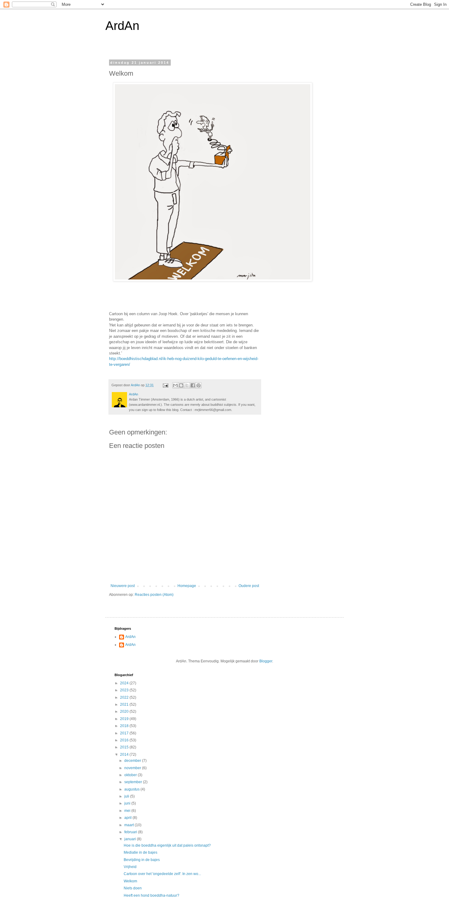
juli (127, 796)
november (133, 768)
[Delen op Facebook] (193, 385)
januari (130, 839)
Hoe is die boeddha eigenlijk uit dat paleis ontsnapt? (167, 845)
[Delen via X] (187, 385)
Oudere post (249, 586)
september (133, 782)
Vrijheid (130, 867)
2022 (125, 697)
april (128, 818)
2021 (125, 704)
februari (131, 832)
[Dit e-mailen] (175, 385)
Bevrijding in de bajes (142, 860)
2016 (125, 740)
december (133, 760)
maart (129, 825)
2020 (125, 711)
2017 (125, 733)
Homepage (186, 586)
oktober (131, 775)
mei (127, 811)
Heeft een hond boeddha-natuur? (151, 895)
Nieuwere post (123, 586)
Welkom (130, 881)
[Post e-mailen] (165, 385)
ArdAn (122, 25)
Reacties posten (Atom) (154, 595)
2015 (125, 747)
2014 (125, 754)
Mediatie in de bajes (140, 852)
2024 (125, 683)
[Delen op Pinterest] (198, 385)
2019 (125, 719)
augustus (132, 789)
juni (127, 803)
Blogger (265, 661)
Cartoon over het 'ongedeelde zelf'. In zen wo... (162, 874)
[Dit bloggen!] (181, 385)
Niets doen (133, 888)
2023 (125, 690)
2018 (125, 726)
